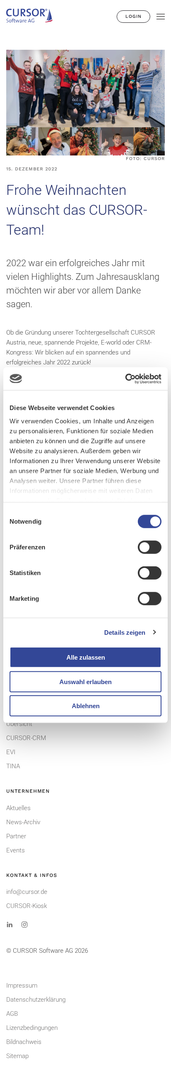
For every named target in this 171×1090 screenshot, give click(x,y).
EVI (10, 752)
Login (133, 16)
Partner (16, 836)
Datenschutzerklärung (36, 999)
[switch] (149, 547)
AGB (12, 1013)
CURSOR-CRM (26, 738)
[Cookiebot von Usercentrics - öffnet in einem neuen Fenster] (125, 378)
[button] (160, 16)
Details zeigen (124, 632)
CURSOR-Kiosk (26, 906)
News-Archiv (23, 822)
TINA (13, 766)
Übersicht (19, 724)
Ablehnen (86, 705)
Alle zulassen (85, 657)
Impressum (21, 985)
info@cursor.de (26, 892)
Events (15, 850)
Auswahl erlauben (85, 681)
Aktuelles (18, 808)
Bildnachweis (24, 1042)
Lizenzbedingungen (32, 1028)
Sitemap (17, 1056)
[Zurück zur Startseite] (33, 16)
